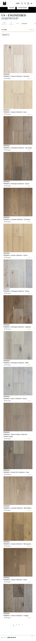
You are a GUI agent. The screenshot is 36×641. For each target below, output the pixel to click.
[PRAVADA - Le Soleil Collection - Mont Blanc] (17, 490)
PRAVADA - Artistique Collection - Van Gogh (17, 148)
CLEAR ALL (32, 29)
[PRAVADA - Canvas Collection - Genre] (17, 238)
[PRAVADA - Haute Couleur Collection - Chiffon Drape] (17, 417)
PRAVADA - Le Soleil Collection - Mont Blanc (17, 508)
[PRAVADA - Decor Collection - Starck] (17, 381)
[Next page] (22, 625)
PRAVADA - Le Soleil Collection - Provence (16, 219)
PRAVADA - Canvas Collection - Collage (15, 615)
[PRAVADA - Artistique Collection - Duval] (17, 166)
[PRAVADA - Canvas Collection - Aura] (17, 94)
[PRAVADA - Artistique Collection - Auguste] (17, 309)
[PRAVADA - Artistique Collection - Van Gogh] (17, 130)
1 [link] (13, 624)
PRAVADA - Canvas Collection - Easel (15, 580)
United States (22, 8)
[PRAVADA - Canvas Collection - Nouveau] (17, 59)
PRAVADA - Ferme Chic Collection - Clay (16, 472)
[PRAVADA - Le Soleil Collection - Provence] (17, 202)
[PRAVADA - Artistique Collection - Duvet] (17, 273)
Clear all (5, 35)
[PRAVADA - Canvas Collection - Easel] (17, 562)
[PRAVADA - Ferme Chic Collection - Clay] (17, 455)
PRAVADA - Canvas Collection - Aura (15, 112)
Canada (11, 8)
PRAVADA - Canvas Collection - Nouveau (16, 76)
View (29, 78)
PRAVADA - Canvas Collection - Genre (15, 255)
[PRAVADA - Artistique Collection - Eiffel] (17, 345)
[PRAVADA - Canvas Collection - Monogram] (17, 526)
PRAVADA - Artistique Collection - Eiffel (15, 363)
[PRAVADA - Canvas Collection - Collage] (17, 598)
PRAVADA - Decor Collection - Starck (15, 398)
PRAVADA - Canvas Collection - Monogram (17, 544)
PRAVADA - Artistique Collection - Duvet (16, 291)
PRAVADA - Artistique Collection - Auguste (17, 327)
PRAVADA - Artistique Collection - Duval (16, 184)
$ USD (18, 3)
